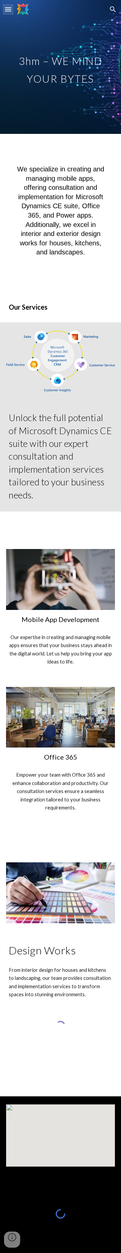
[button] (8, 9)
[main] (60, 67)
